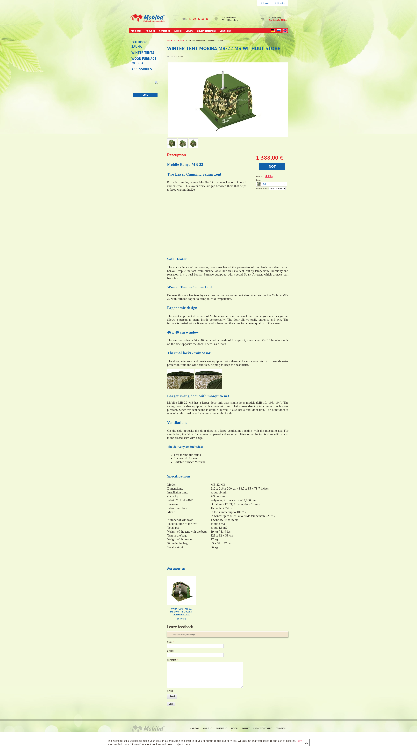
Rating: (170, 690)
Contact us (221, 728)
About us (207, 728)
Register (281, 3)
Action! (234, 728)
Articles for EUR (278, 20)
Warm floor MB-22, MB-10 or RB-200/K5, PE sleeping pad (181, 611)
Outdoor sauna (139, 44)
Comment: (172, 659)
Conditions (281, 728)
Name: (170, 642)
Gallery (246, 728)
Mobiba (269, 176)
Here (299, 741)
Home (169, 40)
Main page (194, 728)
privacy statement (262, 728)
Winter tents (142, 52)
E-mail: (170, 650)
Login (265, 3)
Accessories (141, 69)
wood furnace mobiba (143, 60)
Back (171, 703)
